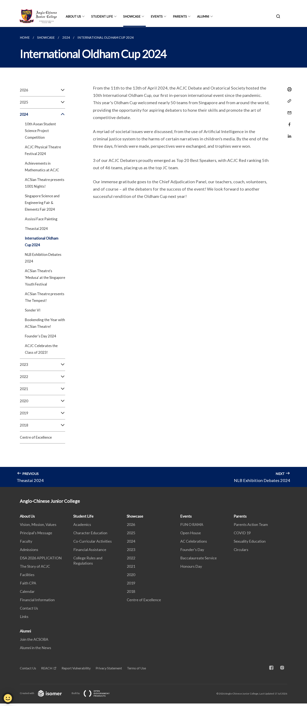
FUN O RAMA (191, 524)
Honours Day (191, 566)
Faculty (26, 541)
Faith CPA (28, 583)
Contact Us (29, 608)
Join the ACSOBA (34, 639)
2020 (131, 574)
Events (157, 16)
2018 (131, 591)
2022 (131, 558)
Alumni (203, 16)
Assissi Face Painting (41, 219)
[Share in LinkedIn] (288, 134)
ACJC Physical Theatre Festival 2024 (43, 150)
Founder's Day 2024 (40, 336)
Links (24, 616)
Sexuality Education (250, 541)
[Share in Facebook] (288, 122)
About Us (73, 16)
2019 (131, 583)
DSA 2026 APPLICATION (41, 558)
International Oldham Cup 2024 (41, 241)
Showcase (132, 16)
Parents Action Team (251, 524)
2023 (131, 549)
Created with (27, 693)
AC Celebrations (193, 541)
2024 (131, 541)
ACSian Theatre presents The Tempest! (44, 297)
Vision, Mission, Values (38, 524)
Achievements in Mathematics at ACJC (42, 166)
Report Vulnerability (76, 668)
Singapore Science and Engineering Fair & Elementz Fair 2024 (42, 202)
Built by (76, 693)
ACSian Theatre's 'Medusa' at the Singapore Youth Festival (45, 277)
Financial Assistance (89, 549)
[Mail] (288, 110)
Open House (190, 532)
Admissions (29, 549)
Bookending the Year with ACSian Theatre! (45, 323)
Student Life (102, 16)
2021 (131, 566)
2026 (131, 524)
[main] (153, 257)
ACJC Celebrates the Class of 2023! (41, 349)
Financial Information (37, 599)
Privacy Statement (109, 668)
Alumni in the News (35, 647)
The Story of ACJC (35, 566)
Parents (180, 16)
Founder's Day (192, 549)
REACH (46, 668)
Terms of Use (136, 668)
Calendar (27, 591)
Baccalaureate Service (198, 558)
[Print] (288, 89)
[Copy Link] (288, 101)
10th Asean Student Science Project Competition (40, 131)
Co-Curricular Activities (92, 541)
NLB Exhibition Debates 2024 (43, 257)
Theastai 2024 (36, 228)
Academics (82, 524)
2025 (131, 532)
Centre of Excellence (36, 437)
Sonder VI (32, 310)
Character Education (90, 532)
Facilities (27, 574)
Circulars (241, 549)
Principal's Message (36, 532)
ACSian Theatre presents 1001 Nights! (44, 182)
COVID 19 (242, 532)
